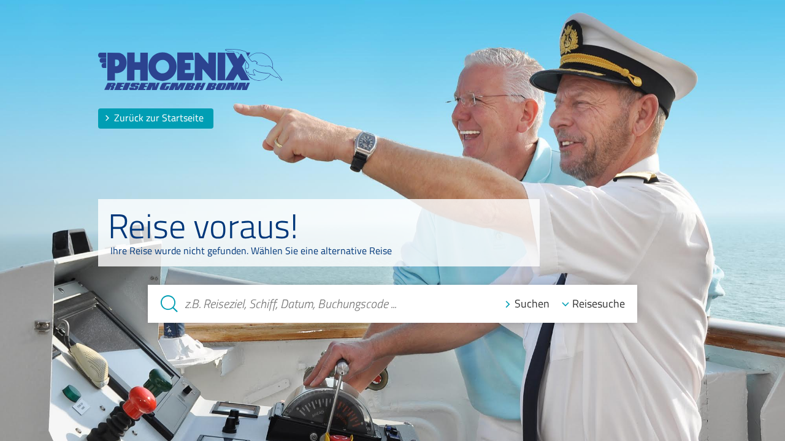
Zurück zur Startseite (159, 117)
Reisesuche (598, 303)
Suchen (532, 303)
